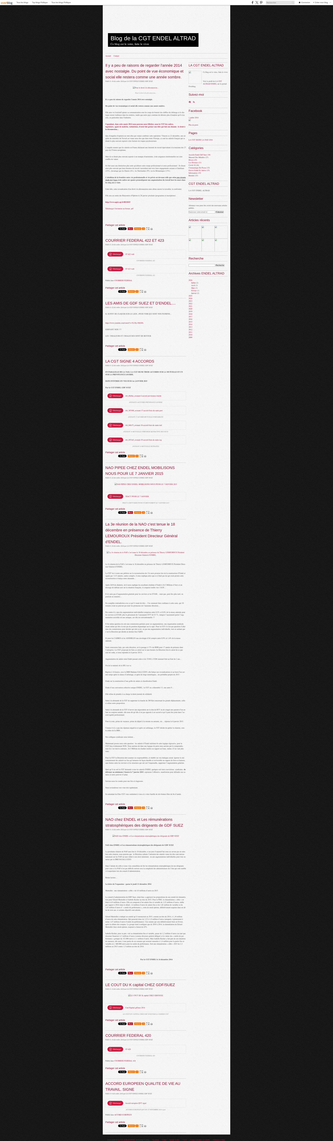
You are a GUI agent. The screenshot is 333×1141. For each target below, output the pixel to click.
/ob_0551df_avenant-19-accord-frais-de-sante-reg (143, 440)
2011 (190, 332)
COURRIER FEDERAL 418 (125, 1061)
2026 (190, 280)
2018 (190, 314)
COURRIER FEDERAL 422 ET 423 (134, 240)
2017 (190, 316)
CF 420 (128, 1049)
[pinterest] (261, 2)
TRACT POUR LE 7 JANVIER (137, 496)
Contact (116, 56)
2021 (190, 306)
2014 (190, 324)
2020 (190, 308)
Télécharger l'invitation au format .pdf (119, 208)
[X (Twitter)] (256, 2)
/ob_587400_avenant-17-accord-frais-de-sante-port (144, 410)
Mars (193, 288)
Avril (193, 285)
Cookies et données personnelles (200, 1140)
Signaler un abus (174, 1140)
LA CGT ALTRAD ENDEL (212, 82)
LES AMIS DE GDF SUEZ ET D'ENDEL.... (140, 303)
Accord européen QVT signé (135, 1103)
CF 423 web (129, 269)
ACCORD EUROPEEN (123, 1114)
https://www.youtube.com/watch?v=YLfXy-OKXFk (124, 323)
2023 (190, 301)
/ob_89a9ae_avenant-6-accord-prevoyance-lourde (143, 396)
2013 (190, 327)
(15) (199, 167)
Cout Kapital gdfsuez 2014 (135, 1007)
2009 (190, 337)
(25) (193, 160)
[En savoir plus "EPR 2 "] (195, 232)
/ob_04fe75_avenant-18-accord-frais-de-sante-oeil (143, 425)
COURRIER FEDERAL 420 (128, 1035)
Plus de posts (193, 125)
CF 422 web (129, 254)
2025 (190, 295)
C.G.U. (185, 1140)
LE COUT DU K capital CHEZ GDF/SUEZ (140, 985)
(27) (198, 157)
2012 (190, 329)
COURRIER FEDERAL (123, 280)
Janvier (193, 293)
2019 (190, 311)
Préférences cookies (219, 1140)
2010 (190, 334)
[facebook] (252, 2)
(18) (194, 165)
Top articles (155, 1140)
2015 (190, 321)
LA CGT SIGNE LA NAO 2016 (201, 140)
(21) (195, 162)
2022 (190, 303)
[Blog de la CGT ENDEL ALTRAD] (195, 77)
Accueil (108, 56)
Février (194, 290)
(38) (199, 154)
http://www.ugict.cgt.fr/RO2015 (117, 202)
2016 (190, 319)
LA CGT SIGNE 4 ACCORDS (129, 361)
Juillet (193, 282)
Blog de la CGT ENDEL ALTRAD (153, 38)
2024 (190, 298)
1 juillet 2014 (193, 117)
